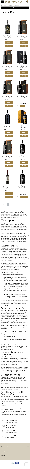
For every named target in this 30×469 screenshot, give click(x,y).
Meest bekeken (22, 17)
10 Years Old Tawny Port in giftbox (22, 67)
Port (5, 5)
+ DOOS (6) (9, 46)
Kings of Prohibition (7, 35)
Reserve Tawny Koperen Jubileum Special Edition (22, 127)
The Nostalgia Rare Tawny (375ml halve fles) (7, 188)
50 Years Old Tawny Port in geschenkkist (7, 97)
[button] (27, 2)
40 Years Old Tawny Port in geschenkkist (22, 37)
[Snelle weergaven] (12, 22)
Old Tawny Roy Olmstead (7, 37)
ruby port (7, 233)
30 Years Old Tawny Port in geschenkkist (7, 67)
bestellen (22, 106)
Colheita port (4, 367)
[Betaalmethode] (13, 463)
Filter (14, 8)
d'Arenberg (7, 185)
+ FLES (9, 42)
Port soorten (9, 5)
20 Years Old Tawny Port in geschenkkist (7, 157)
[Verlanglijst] (3, 44)
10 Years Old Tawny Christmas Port (22, 187)
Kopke (22, 35)
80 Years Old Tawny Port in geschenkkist (22, 97)
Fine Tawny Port (7, 127)
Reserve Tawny (22, 157)
